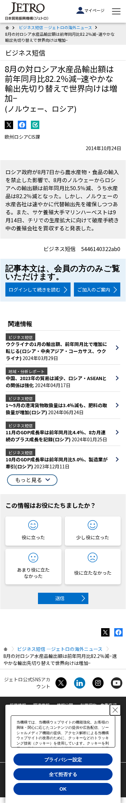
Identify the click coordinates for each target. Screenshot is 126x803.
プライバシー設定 (63, 759)
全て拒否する (63, 774)
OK (63, 789)
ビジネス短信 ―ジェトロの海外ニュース (55, 27)
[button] (32, 480)
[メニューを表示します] (116, 11)
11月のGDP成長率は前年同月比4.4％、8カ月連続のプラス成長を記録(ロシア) (56, 436)
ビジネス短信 (25, 53)
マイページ (94, 10)
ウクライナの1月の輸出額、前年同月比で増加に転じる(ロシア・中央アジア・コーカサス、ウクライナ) (56, 351)
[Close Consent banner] (115, 710)
